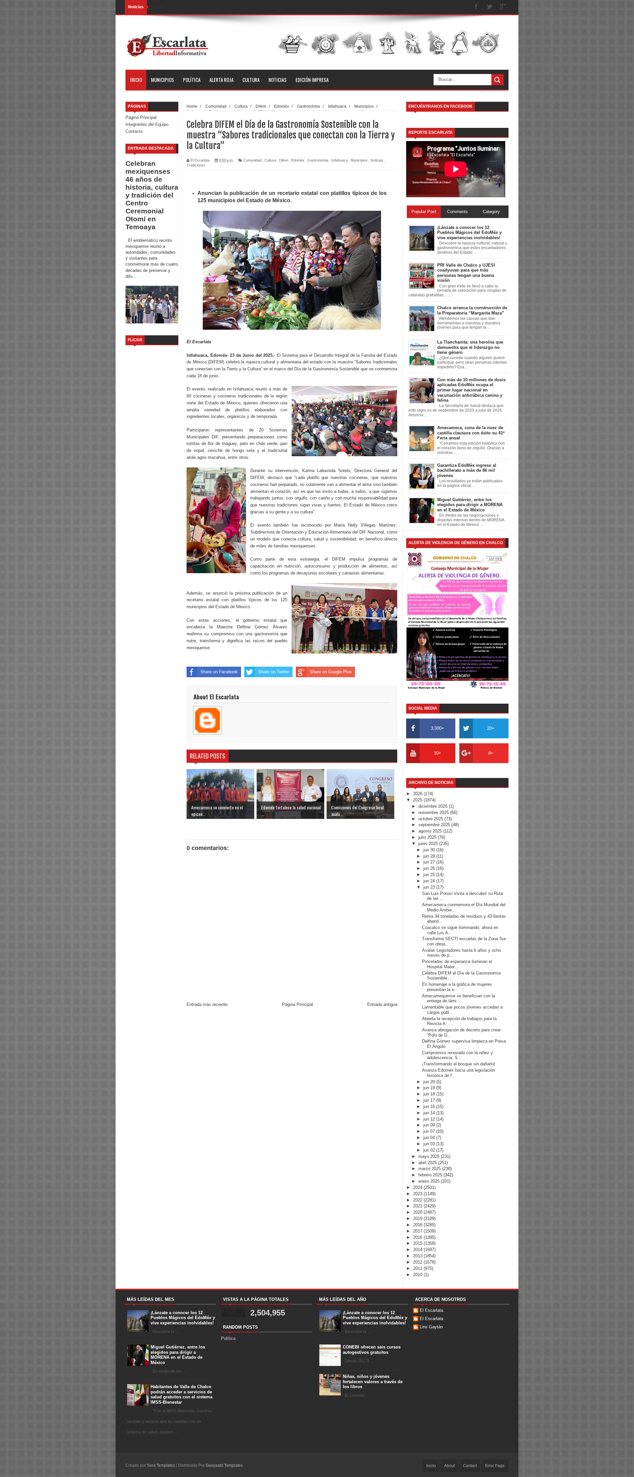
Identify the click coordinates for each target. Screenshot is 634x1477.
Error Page (495, 1465)
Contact (470, 1465)
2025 (418, 799)
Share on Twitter (273, 671)
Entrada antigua (382, 1004)
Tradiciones (196, 165)
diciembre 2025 (433, 806)
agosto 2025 (430, 831)
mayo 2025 (429, 1156)
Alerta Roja (221, 79)
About (449, 1465)
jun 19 (429, 1087)
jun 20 (429, 1081)
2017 (418, 1231)
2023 (418, 1193)
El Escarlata (431, 1310)
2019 (418, 1218)
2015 (418, 1243)
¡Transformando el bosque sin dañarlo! (458, 1063)
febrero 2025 (430, 1174)
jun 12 (429, 1119)
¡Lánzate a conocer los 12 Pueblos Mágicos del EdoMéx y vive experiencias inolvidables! (183, 1317)
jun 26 (429, 868)
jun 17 (429, 1100)
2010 (418, 1274)
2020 (418, 1212)
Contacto (134, 131)
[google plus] (502, 7)
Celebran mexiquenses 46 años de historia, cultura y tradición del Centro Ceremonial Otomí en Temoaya (151, 195)
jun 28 (429, 856)
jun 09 (429, 1125)
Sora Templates (161, 1465)
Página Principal (141, 117)
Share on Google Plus (331, 671)
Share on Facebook (219, 671)
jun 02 (429, 1150)
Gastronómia (317, 160)
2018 (418, 1224)
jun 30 (429, 849)
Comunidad (252, 160)
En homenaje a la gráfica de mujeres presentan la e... (457, 987)
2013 (418, 1255)
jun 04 (429, 1137)
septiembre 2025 (434, 824)
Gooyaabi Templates (224, 1465)
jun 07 (429, 1131)
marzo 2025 (430, 1168)
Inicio (136, 79)
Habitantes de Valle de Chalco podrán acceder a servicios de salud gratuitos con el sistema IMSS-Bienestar (181, 1394)
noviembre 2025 (434, 812)
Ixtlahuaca (339, 160)
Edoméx (297, 160)
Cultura (251, 79)
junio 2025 (428, 843)
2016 (418, 1237)
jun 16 (429, 1106)
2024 (418, 1187)
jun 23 (429, 887)
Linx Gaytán (431, 1326)
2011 (418, 1268)
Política (191, 79)
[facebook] (476, 7)
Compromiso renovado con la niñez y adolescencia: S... (457, 1055)
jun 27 (429, 862)
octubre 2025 (431, 818)
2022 (418, 1200)
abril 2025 (428, 1162)
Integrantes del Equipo (146, 124)
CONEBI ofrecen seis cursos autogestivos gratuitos (372, 1350)
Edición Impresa (312, 79)
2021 (418, 1205)
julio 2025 (428, 837)
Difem (283, 160)
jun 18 (429, 1093)
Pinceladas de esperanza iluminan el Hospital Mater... (457, 964)
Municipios (162, 79)
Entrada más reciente (207, 1004)
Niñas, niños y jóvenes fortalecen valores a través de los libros (373, 1381)
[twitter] (489, 7)
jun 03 (429, 1143)
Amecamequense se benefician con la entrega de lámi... (458, 998)
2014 (418, 1249)
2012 (418, 1262)
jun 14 (429, 1112)
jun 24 (429, 880)
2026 (418, 793)
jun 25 (429, 874)
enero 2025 (429, 1181)
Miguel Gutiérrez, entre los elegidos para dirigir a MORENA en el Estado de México (178, 1355)
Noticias (277, 79)
